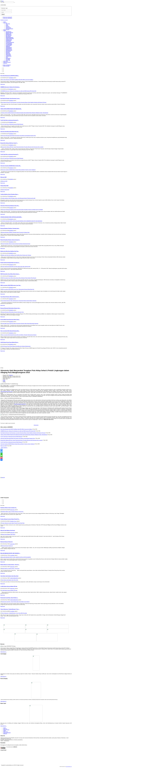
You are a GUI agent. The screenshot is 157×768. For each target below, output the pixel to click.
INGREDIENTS (9, 47)
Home (4, 21)
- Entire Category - (4, 447)
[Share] (36, 460)
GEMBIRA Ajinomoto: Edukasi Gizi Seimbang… (10, 86)
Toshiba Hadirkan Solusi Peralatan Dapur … (9, 194)
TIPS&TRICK (8, 55)
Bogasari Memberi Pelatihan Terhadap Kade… (10, 228)
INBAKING (8, 46)
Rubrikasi (11, 375)
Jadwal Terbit (8, 27)
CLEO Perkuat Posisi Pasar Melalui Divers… (9, 342)
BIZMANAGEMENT (9, 37)
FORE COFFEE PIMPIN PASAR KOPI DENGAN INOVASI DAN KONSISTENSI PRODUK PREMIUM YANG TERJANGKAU (23, 434)
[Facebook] (36, 450)
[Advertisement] (8, 359)
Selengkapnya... (3, 651)
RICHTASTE (8, 51)
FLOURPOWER (9, 44)
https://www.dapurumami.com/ (7, 391)
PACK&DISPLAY (9, 50)
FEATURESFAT (9, 43)
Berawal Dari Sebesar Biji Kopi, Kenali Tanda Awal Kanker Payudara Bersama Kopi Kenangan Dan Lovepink (21, 440)
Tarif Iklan (8, 26)
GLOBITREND (8, 45)
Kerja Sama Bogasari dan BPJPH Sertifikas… (9, 75)
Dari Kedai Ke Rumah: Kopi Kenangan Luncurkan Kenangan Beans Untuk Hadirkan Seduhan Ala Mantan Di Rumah (22, 432)
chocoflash (12, 555)
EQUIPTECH (8, 41)
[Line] (36, 456)
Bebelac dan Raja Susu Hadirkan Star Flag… (9, 251)
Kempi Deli (8, 60)
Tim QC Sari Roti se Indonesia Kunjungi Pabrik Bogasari (11, 436)
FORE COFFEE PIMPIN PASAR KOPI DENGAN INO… (11, 108)
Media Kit (5, 63)
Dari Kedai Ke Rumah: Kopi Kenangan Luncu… (10, 98)
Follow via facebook (7, 64)
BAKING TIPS (8, 33)
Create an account (4, 19)
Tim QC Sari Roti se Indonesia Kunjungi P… (9, 120)
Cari (1, 2)
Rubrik (7, 25)
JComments (36, 425)
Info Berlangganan (9, 28)
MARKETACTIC (9, 49)
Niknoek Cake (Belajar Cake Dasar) (7, 530)
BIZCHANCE (8, 36)
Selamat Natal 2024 (4, 185)
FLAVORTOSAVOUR (10, 42)
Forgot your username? (7, 18)
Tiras (7, 24)
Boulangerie (8, 58)
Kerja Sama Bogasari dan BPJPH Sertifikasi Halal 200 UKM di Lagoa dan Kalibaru (16, 429)
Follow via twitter (6, 65)
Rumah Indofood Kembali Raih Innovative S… (10, 262)
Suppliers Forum (13, 521)
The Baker (8, 59)
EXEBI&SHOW (9, 40)
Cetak (4, 380)
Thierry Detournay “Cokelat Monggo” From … (10, 609)
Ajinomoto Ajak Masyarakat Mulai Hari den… (9, 131)
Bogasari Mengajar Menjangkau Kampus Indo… (10, 308)
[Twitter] (36, 452)
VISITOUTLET (8, 56)
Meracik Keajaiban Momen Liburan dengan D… (10, 239)
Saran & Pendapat (7, 62)
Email (4, 381)
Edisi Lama (5, 61)
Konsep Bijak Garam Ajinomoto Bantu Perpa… (10, 319)
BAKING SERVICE (9, 32)
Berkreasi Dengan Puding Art (6, 541)
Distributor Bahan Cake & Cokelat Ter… (8, 507)
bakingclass (12, 509)
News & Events (6, 29)
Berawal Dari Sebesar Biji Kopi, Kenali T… (9, 142)
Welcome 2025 (3, 177)
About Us (5, 22)
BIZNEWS (8, 52)
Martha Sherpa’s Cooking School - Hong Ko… (10, 564)
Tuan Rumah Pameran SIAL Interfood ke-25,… (10, 296)
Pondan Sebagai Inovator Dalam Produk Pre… (10, 519)
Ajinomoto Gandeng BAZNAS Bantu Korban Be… (10, 165)
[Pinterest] (36, 458)
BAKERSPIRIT (8, 34)
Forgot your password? (7, 17)
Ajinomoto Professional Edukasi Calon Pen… (9, 205)
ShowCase (8, 53)
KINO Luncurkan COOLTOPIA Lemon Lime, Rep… (10, 285)
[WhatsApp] (36, 454)
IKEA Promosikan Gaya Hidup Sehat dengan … (10, 273)
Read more (2, 84)
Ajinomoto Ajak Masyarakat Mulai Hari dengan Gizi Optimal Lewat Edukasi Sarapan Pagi (17, 438)
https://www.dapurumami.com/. (20, 404)
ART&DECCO (8, 31)
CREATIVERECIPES (10, 38)
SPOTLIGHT (8, 54)
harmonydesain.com (69, 766)
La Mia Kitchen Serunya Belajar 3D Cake (8, 586)
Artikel (4, 30)
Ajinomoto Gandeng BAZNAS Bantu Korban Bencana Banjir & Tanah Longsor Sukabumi (17, 443)
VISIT (7, 57)
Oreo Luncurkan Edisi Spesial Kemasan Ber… (10, 330)
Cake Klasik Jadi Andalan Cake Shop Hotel (9, 575)
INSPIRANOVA (9, 48)
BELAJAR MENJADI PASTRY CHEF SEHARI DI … (10, 553)
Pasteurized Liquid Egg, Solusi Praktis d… (9, 597)
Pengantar (8, 23)
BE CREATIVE (8, 35)
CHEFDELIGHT (9, 39)
